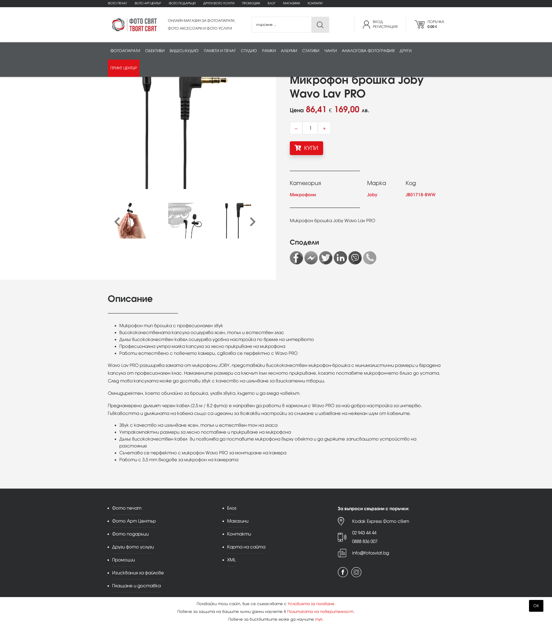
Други (405, 51)
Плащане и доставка (136, 585)
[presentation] (117, 222)
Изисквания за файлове (138, 572)
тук (319, 619)
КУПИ (310, 148)
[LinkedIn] (340, 257)
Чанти (330, 51)
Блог (271, 3)
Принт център (123, 68)
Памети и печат (220, 51)
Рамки (269, 51)
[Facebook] (296, 257)
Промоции (251, 3)
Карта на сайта (246, 546)
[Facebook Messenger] (311, 257)
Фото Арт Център (148, 3)
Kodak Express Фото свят (380, 521)
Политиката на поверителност (320, 611)
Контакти (315, 3)
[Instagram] (356, 572)
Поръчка (436, 24)
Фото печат (117, 3)
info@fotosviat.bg (370, 552)
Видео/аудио (184, 51)
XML (231, 559)
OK (536, 606)
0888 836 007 (364, 541)
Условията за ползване (311, 604)
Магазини (291, 3)
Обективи (154, 51)
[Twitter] (325, 257)
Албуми (289, 51)
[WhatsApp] (369, 257)
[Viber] (355, 257)
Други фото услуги (218, 3)
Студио (249, 51)
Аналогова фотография (368, 51)
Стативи (310, 51)
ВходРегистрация (385, 24)
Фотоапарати (125, 51)
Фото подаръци (182, 3)
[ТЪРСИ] (320, 25)
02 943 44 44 (364, 532)
